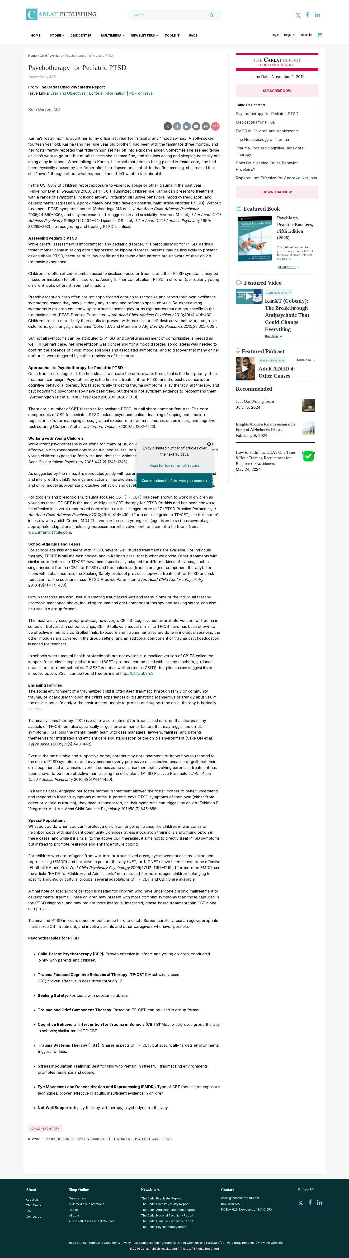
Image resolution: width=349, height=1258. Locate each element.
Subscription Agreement (158, 1242)
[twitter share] (168, 126)
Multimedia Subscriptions (86, 1204)
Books (73, 1210)
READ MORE (287, 267)
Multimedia (111, 35)
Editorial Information (107, 93)
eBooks (74, 1215)
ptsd (167, 1139)
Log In (275, 35)
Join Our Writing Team (255, 401)
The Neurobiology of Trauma (262, 139)
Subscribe (306, 35)
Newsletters (143, 35)
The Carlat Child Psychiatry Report (165, 1204)
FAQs (193, 35)
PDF (215, 126)
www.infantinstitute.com (49, 532)
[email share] (196, 126)
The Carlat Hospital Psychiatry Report (167, 1215)
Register (289, 35)
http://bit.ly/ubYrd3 (136, 673)
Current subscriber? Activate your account (174, 481)
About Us (32, 1199)
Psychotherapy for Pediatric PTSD (267, 113)
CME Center (81, 35)
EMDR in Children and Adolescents (267, 131)
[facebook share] (177, 126)
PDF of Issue (141, 93)
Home (35, 35)
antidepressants (60, 1139)
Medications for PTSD (256, 122)
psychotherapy (146, 1139)
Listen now (304, 359)
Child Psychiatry (51, 55)
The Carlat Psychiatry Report (161, 1198)
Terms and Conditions (103, 1242)
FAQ (29, 1211)
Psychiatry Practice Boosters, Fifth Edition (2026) (295, 227)
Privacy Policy (130, 1242)
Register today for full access (174, 465)
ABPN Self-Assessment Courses (92, 1221)
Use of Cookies (188, 1242)
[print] (206, 126)
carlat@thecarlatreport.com (240, 1198)
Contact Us (33, 1216)
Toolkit (172, 35)
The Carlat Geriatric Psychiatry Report (167, 1221)
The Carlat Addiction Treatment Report (168, 1210)
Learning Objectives (67, 93)
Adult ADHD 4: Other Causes (277, 372)
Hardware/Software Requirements (230, 1242)
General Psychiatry (278, 292)
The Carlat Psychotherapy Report (164, 1227)
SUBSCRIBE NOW (277, 91)
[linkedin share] (187, 126)
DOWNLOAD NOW (277, 192)
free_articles (119, 1139)
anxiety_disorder (91, 1139)
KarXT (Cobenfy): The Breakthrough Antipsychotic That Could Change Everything (287, 315)
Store (55, 35)
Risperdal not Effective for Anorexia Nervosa (276, 178)
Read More (271, 336)
